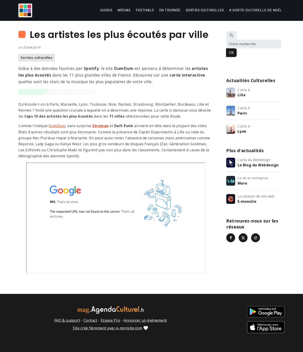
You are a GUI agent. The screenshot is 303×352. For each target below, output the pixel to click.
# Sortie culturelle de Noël (255, 10)
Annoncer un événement (145, 320)
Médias (124, 10)
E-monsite (247, 201)
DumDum (57, 125)
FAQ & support (67, 320)
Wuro (242, 183)
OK (231, 52)
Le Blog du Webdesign (258, 165)
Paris (242, 113)
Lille (242, 94)
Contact (90, 320)
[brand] (26, 10)
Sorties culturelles (205, 10)
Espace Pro (110, 320)
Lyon (242, 131)
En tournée (170, 10)
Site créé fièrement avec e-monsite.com (107, 328)
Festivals (145, 10)
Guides (106, 10)
